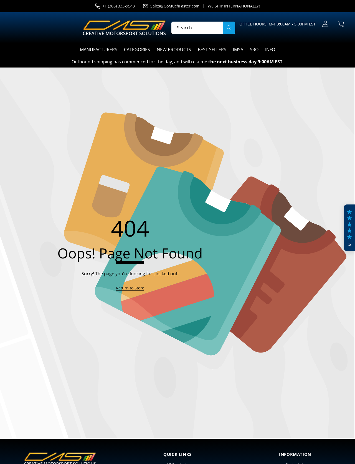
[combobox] (203, 27)
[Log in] (325, 24)
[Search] (229, 27)
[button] (341, 24)
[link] (130, 288)
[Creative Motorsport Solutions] (124, 28)
